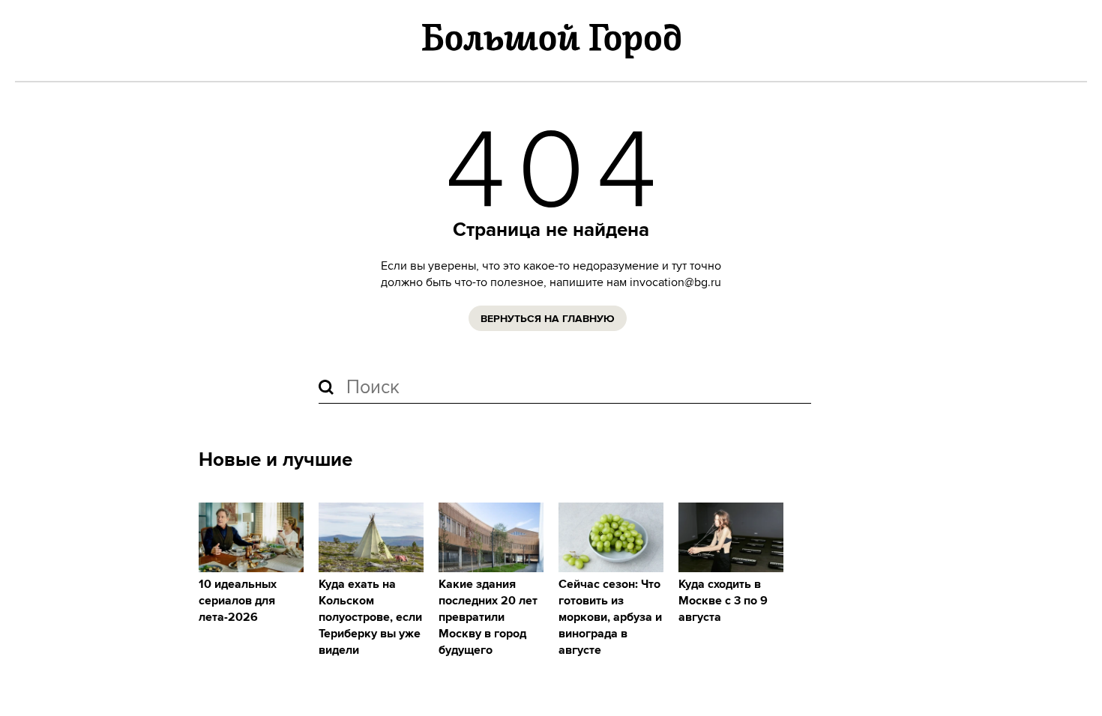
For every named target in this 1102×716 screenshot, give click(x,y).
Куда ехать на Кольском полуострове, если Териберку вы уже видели (370, 617)
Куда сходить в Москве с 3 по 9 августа (723, 601)
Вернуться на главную (548, 319)
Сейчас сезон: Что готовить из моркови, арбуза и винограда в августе (610, 617)
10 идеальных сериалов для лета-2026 (238, 601)
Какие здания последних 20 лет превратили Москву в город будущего (488, 617)
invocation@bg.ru (675, 282)
